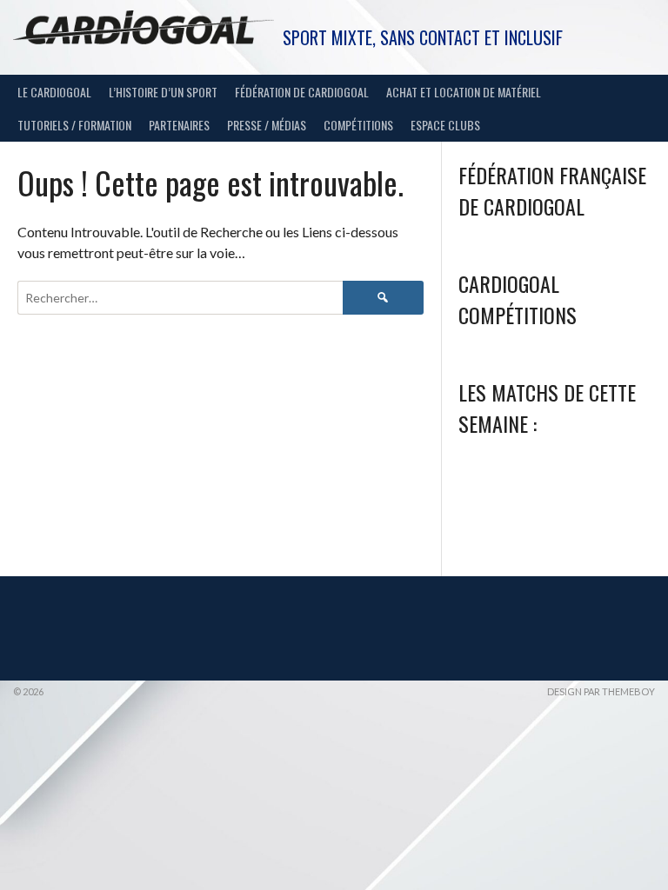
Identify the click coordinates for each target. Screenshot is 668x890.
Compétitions (358, 125)
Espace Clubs (445, 125)
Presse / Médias (266, 125)
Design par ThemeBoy (601, 691)
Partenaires (179, 125)
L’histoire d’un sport (163, 92)
